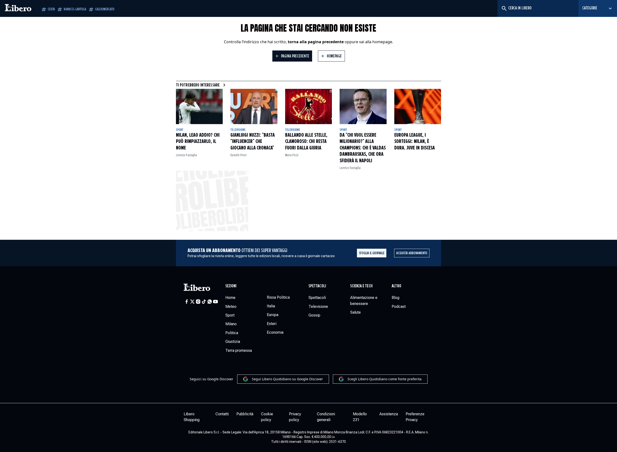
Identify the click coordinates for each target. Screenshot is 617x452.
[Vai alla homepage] (18, 8)
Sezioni (231, 286)
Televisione (238, 129)
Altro (396, 286)
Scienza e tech (361, 286)
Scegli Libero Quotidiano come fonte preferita (385, 379)
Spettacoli (317, 286)
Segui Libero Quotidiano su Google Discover (287, 379)
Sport (179, 129)
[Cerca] (503, 8)
